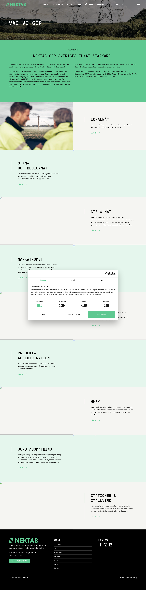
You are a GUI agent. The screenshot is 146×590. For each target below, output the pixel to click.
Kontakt (118, 4)
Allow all (101, 314)
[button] (138, 4)
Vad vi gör (47, 4)
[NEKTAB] (16, 4)
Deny (44, 314)
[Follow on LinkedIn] (110, 545)
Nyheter (100, 4)
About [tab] (103, 280)
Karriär (59, 4)
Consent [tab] (43, 280)
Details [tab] (73, 280)
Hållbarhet (90, 4)
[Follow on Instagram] (105, 545)
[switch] (62, 305)
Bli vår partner (74, 4)
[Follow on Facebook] (100, 545)
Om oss (109, 4)
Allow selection (73, 314)
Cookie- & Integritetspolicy (128, 577)
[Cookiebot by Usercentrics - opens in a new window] (107, 273)
